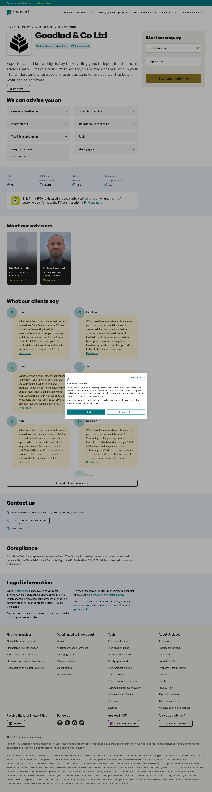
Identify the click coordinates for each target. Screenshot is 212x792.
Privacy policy (138, 377)
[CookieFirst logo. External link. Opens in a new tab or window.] (68, 379)
